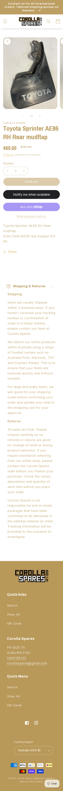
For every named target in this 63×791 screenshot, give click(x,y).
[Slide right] (40, 116)
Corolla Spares (25, 778)
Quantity (8, 163)
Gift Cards (14, 623)
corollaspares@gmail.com (27, 663)
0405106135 (16, 658)
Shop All (13, 614)
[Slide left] (23, 116)
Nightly (39, 782)
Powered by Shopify (43, 778)
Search (12, 605)
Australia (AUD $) (29, 750)
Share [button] (12, 251)
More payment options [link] (31, 216)
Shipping (8, 154)
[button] (5, 21)
